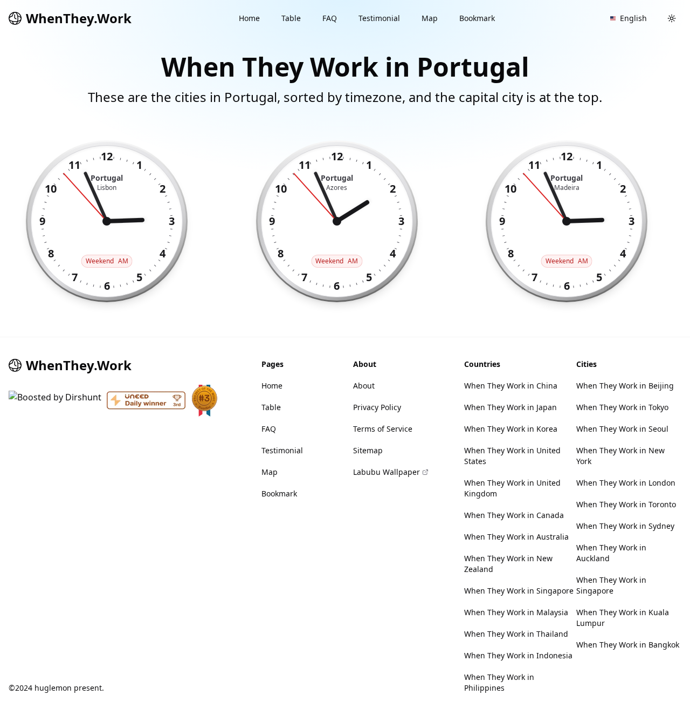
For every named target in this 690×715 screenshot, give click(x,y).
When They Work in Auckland (611, 552)
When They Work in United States (512, 455)
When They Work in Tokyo (622, 407)
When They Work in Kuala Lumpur (622, 617)
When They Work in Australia (516, 537)
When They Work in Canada (514, 515)
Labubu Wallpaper (386, 472)
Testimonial (379, 18)
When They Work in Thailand (516, 634)
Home (249, 18)
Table (291, 18)
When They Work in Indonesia (518, 655)
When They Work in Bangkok (627, 644)
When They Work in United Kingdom (512, 488)
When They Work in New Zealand (508, 563)
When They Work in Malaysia (516, 612)
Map (430, 18)
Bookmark (477, 18)
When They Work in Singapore (519, 590)
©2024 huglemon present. (56, 688)
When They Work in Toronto (626, 504)
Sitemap (368, 450)
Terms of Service (382, 429)
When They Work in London (625, 483)
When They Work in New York (620, 455)
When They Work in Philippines (499, 682)
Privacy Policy (377, 407)
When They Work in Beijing (625, 385)
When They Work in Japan (510, 407)
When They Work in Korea (510, 429)
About (364, 385)
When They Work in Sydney (625, 526)
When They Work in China (510, 385)
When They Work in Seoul (622, 429)
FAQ (329, 18)
